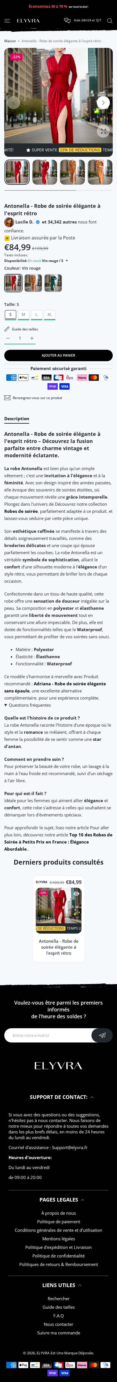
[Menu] (7, 20)
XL (49, 314)
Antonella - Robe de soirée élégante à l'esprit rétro (58, 947)
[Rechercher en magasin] (110, 20)
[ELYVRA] (28, 21)
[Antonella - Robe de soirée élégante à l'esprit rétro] (59, 911)
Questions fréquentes (30, 705)
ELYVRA (41, 882)
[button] (103, 102)
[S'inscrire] (102, 1035)
